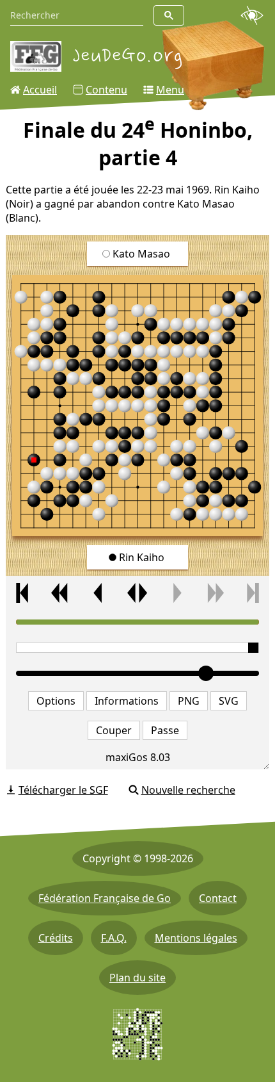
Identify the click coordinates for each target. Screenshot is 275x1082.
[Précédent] (99, 592)
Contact (218, 898)
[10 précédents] (60, 592)
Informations (127, 701)
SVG (229, 701)
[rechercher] (168, 15)
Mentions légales (196, 938)
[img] (137, 406)
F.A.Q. (114, 938)
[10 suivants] (214, 592)
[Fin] (253, 592)
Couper (114, 730)
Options (55, 701)
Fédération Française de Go (104, 898)
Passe (165, 730)
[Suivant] (175, 592)
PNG (189, 701)
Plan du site (137, 978)
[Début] (22, 592)
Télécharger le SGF (63, 790)
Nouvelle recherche (188, 790)
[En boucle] (137, 592)
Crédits (55, 938)
